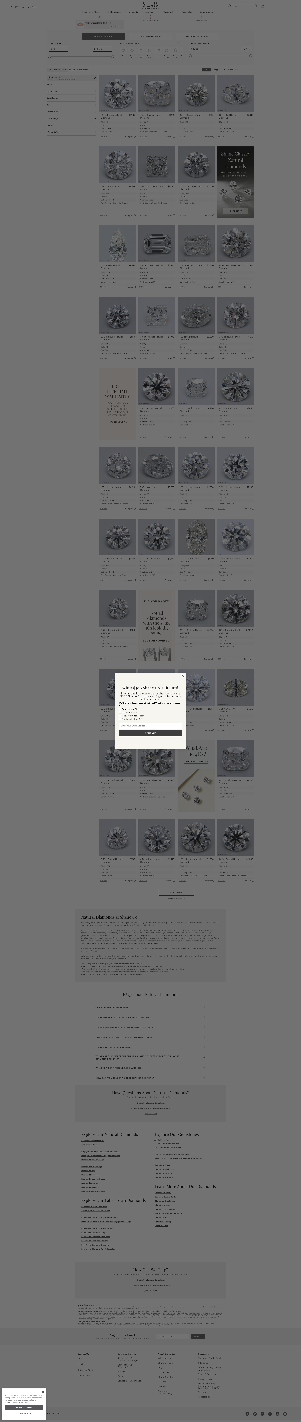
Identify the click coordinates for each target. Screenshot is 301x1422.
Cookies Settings (24, 1413)
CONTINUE (150, 733)
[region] (24, 1404)
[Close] (43, 1392)
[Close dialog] (183, 676)
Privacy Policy (24, 1402)
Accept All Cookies (24, 1407)
